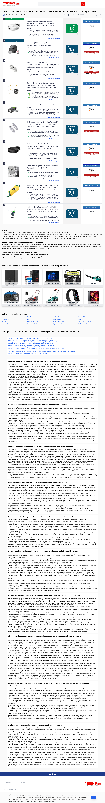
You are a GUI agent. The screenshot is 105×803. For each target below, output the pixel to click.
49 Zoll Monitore (7, 321)
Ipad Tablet (30, 317)
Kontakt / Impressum (23, 783)
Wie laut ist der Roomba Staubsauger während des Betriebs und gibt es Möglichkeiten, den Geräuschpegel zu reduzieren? (42, 351)
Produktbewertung (9, 789)
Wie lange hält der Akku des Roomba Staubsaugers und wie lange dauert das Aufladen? (32, 342)
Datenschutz (7, 782)
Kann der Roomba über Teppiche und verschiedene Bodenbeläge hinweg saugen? (31, 343)
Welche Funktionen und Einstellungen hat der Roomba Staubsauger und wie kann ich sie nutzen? (35, 347)
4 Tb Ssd (29, 319)
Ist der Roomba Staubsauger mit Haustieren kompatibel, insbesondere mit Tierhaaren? (32, 345)
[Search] (83, 4)
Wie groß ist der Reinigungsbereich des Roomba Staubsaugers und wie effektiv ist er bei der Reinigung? (37, 348)
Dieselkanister (57, 319)
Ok (93, 797)
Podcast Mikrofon (7, 317)
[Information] (77, 34)
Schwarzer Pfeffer (32, 324)
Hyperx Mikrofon (58, 324)
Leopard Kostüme (58, 321)
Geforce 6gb (82, 319)
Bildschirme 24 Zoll (33, 321)
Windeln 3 (5, 324)
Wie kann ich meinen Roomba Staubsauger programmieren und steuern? (28, 353)
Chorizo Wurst (82, 317)
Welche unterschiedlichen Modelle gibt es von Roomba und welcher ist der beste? (30, 340)
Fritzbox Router (57, 317)
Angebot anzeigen (91, 21)
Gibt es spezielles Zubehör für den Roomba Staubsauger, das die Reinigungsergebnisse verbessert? (35, 350)
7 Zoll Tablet (5, 319)
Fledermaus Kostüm (84, 324)
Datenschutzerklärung (54, 801)
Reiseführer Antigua (84, 321)
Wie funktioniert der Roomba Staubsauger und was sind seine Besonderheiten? (30, 338)
